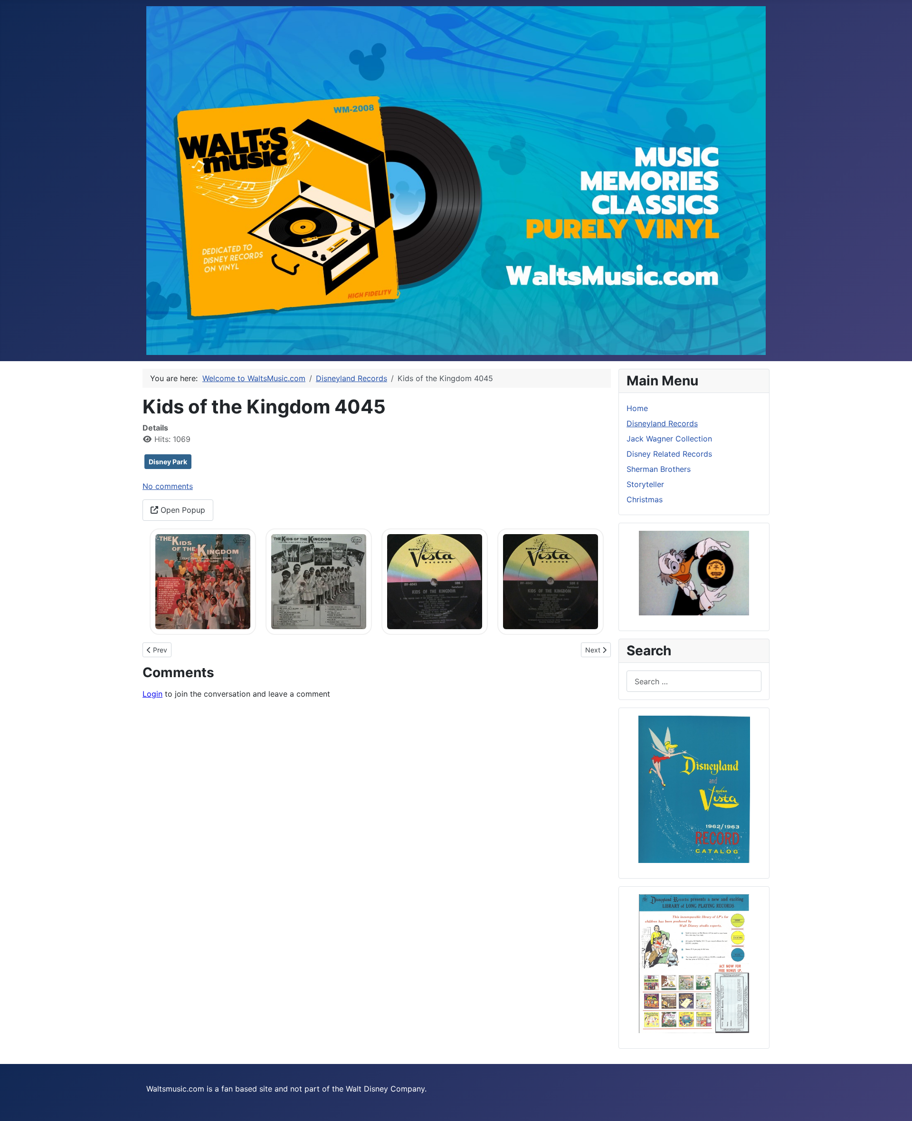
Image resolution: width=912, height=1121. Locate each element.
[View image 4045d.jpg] (550, 580)
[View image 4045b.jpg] (318, 580)
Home (637, 408)
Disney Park (168, 462)
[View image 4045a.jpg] (202, 580)
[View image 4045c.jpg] (434, 580)
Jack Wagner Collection (669, 438)
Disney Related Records (669, 454)
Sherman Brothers (659, 469)
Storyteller (645, 484)
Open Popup (181, 510)
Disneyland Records (662, 423)
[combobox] (694, 681)
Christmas (645, 499)
